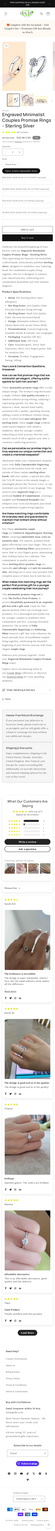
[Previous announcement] (5, 4)
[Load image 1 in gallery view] (13, 100)
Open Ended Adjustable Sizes (21, 171)
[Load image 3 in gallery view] (41, 100)
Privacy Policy (13, 1378)
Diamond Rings (15, 676)
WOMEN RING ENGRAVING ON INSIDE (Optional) (24, 212)
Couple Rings (14, 673)
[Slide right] (52, 101)
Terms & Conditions (16, 1385)
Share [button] (8, 699)
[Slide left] (3, 101)
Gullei (15, 1520)
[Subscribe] (44, 1453)
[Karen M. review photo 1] (27, 1049)
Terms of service (21, 1525)
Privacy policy (43, 1520)
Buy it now (27, 237)
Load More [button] (27, 1332)
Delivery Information (17, 1391)
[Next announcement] (49, 4)
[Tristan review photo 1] (27, 1145)
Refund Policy (13, 1372)
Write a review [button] (27, 841)
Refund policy (28, 1520)
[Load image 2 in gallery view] (27, 100)
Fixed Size (12, 165)
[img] (11, 899)
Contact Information (16, 1358)
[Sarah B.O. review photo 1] (27, 940)
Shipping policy (37, 1525)
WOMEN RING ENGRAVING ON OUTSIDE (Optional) (25, 189)
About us (10, 1365)
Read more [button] (10, 991)
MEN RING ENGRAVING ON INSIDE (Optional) (23, 201)
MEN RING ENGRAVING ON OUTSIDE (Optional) (24, 177)
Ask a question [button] (27, 849)
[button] (6, 14)
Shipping (18, 142)
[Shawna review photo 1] (27, 1240)
